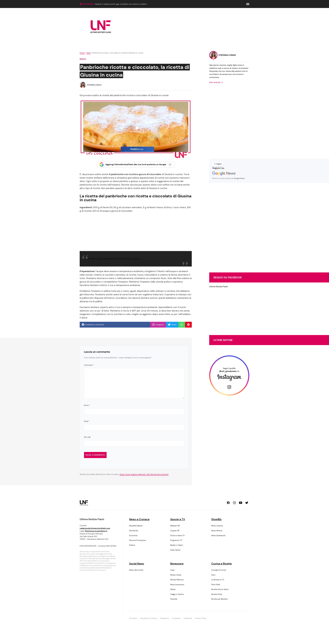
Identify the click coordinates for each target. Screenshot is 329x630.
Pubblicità (188, 618)
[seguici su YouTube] (240, 502)
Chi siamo (133, 618)
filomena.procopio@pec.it (96, 531)
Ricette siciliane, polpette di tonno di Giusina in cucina (114, 258)
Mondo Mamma (177, 579)
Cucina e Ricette (221, 563)
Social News (136, 563)
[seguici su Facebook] (228, 502)
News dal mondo (136, 570)
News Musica (216, 530)
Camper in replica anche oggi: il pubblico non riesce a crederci (121, 4)
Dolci (88, 53)
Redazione (164, 618)
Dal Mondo (133, 530)
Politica (132, 545)
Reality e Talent (176, 545)
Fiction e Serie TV (177, 535)
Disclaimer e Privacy (148, 618)
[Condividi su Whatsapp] (181, 324)
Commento (89, 365)
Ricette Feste (216, 594)
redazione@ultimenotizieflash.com (95, 528)
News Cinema (217, 526)
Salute (172, 589)
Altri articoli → (216, 82)
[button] (247, 4)
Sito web (87, 437)
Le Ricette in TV (217, 579)
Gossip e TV (177, 519)
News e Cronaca (139, 519)
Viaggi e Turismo (177, 594)
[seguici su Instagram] (234, 502)
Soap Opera (175, 550)
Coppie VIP (174, 530)
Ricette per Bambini (219, 599)
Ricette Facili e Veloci (220, 589)
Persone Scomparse (137, 540)
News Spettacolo (218, 535)
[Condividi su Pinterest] (188, 324)
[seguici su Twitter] (246, 502)
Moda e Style (175, 575)
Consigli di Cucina (218, 570)
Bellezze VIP (175, 526)
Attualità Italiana (135, 526)
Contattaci (176, 618)
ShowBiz (216, 519)
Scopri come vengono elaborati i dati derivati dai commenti (144, 474)
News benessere (177, 584)
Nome (87, 405)
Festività (173, 599)
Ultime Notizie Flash (218, 286)
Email (86, 421)
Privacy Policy (201, 618)
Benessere (177, 563)
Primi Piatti (215, 584)
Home (82, 53)
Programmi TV (176, 540)
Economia (133, 535)
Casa (172, 570)
